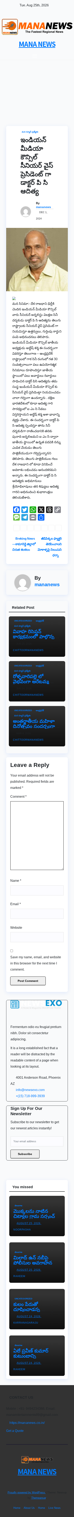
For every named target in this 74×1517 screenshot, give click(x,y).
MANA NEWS (37, 44)
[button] (61, 55)
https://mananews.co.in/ (27, 1422)
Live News (54, 1507)
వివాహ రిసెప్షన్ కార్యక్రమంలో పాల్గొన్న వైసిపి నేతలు (33, 636)
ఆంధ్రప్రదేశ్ (40, 621)
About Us (29, 1507)
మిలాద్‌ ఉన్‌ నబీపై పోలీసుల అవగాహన (32, 1260)
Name (15, 880)
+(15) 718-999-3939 (30, 1096)
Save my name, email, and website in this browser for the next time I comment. (35, 963)
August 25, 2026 (29, 1223)
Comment (18, 796)
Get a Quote (15, 1430)
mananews (43, 207)
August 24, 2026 (29, 1316)
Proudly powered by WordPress (27, 1492)
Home (16, 1507)
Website (16, 927)
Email (15, 904)
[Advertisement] (37, 87)
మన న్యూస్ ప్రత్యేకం (30, 132)
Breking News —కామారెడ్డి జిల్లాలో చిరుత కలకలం (24, 544)
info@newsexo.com (30, 1090)
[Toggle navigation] (34, 56)
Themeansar (38, 1497)
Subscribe (25, 1154)
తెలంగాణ (18, 1205)
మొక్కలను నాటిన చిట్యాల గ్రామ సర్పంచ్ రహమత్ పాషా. (34, 1216)
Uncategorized (23, 621)
